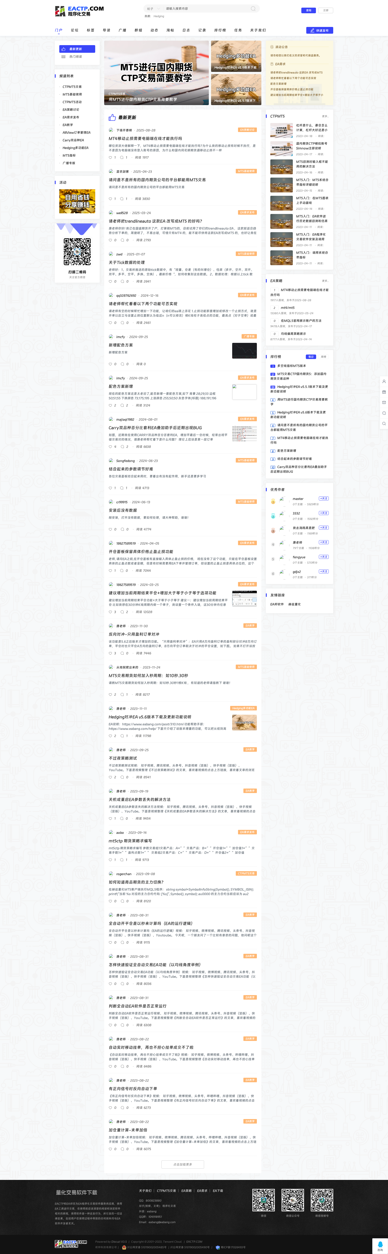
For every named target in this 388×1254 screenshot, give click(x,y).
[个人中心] (384, 381)
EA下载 (218, 1190)
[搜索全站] (384, 423)
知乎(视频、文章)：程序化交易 (157, 1206)
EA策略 (186, 1190)
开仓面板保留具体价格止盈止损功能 (141, 551)
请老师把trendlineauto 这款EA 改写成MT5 (296, 72)
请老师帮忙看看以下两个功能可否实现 (143, 303)
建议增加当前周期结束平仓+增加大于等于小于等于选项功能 (162, 593)
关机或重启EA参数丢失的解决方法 (140, 799)
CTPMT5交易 (72, 86)
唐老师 (297, 542)
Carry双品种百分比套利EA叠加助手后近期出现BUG (155, 427)
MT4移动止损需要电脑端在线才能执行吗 (145, 138)
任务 (238, 30)
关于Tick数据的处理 (127, 262)
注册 (325, 10)
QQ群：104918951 (150, 1216)
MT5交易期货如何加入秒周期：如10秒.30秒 (148, 675)
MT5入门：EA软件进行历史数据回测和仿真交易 (312, 220)
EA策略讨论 (71, 109)
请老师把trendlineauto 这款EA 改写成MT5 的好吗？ (156, 221)
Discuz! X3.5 (119, 1241)
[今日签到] (384, 392)
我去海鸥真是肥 (304, 528)
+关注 (323, 498)
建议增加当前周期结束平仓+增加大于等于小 (296, 95)
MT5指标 (69, 155)
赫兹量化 (294, 604)
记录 (202, 30)
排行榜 (220, 30)
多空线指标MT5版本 (291, 366)
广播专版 (69, 163)
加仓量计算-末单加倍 (128, 1130)
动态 (154, 30)
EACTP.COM (194, 1241)
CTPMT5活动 (72, 102)
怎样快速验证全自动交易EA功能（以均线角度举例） (156, 964)
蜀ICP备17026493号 (233, 1247)
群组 (138, 30)
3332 (296, 513)
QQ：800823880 (150, 1200)
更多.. (325, 116)
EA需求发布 (71, 117)
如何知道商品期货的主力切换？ (137, 882)
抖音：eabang (148, 1211)
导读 (107, 30)
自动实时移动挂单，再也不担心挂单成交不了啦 (151, 1047)
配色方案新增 (121, 386)
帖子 (150, 9)
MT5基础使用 (72, 94)
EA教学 (68, 125)
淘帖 (170, 30)
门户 (59, 30)
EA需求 (202, 1190)
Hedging (159, 16)
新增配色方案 (121, 345)
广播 (123, 30)
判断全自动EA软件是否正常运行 (138, 1006)
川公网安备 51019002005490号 (190, 1247)
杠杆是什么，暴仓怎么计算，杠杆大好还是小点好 (312, 130)
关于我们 (258, 30)
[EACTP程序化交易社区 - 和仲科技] (82, 16)
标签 (91, 30)
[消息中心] (384, 413)
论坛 (75, 30)
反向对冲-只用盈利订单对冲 (134, 634)
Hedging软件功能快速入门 (133, 99)
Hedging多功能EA (75, 148)
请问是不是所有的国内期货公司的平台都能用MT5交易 (157, 179)
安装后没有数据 (123, 510)
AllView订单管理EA (76, 132)
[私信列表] (384, 402)
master (298, 498)
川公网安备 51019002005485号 (146, 1247)
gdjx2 (297, 571)
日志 (186, 30)
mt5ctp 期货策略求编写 (130, 840)
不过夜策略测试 (123, 758)
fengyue (299, 557)
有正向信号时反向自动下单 (133, 1088)
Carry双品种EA (73, 140)
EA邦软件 (277, 604)
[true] (253, 8)
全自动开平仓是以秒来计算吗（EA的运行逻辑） (152, 923)
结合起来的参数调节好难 (131, 469)
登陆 (308, 10)
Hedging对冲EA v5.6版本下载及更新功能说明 (150, 716)
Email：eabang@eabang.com (157, 1222)
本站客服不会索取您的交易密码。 (290, 55)
